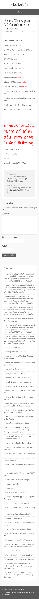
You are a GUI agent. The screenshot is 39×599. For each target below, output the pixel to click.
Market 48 (19, 4)
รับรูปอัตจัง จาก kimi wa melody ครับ (18, 382)
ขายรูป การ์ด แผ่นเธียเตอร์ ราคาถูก (17, 480)
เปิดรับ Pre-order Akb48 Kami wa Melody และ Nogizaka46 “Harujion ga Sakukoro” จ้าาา (18, 566)
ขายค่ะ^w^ (9, 488)
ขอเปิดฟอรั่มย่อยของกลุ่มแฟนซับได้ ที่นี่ (18, 529)
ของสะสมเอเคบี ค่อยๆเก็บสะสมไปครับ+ (18, 514)
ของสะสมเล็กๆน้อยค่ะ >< (13, 518)
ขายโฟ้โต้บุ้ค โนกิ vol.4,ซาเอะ (15, 492)
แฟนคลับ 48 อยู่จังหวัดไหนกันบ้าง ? (17, 551)
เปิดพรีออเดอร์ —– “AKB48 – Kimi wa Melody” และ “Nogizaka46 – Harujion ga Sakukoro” (19, 575)
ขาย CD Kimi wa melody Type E (17, 503)
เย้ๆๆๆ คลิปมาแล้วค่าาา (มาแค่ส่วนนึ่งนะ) (19, 555)
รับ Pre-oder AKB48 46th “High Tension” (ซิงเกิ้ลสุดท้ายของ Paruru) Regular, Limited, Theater (16, 430)
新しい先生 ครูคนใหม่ (12, 348)
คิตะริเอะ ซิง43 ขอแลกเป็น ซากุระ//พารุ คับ (19, 465)
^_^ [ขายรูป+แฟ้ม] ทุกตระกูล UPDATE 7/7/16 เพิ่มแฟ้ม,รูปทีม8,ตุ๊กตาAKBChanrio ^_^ (17, 178)
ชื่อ (3, 237)
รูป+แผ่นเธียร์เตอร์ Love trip (15, 373)
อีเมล (16, 237)
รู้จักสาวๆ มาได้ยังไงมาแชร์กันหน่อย (17, 378)
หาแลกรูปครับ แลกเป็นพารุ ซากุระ (16, 352)
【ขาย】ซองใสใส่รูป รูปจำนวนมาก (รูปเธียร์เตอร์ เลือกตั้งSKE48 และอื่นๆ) (19, 190)
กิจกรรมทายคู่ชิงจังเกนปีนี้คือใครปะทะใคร (19, 540)
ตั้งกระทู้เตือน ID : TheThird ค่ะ (15, 460)
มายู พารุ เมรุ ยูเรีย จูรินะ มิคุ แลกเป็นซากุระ (20, 443)
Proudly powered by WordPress (13, 592)
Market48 (18, 32)
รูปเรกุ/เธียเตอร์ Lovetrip (13, 369)
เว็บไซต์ (4, 246)
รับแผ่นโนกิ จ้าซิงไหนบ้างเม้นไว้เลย (17, 423)
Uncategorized (29, 32)
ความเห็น (5, 214)
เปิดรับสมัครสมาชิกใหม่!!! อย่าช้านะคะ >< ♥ (19, 559)
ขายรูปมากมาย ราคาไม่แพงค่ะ (15, 469)
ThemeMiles (8, 594)
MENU (19, 12)
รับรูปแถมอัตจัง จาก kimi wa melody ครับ (19, 386)
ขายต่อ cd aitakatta (12, 484)
